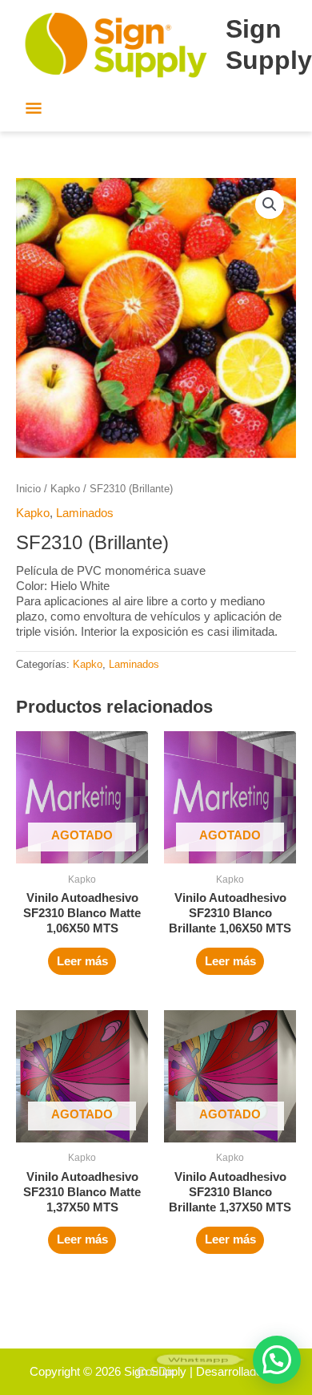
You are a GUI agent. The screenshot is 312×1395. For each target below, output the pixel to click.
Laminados (85, 513)
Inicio (28, 489)
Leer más (82, 961)
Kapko (65, 489)
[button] (269, 204)
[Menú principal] (34, 110)
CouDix (156, 1371)
